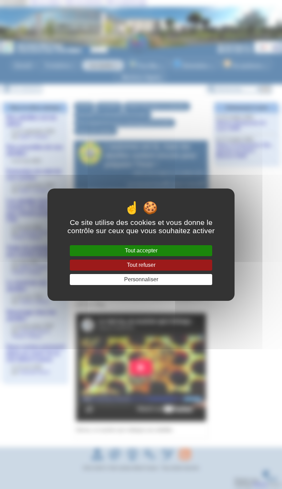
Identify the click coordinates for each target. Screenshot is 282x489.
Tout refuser (141, 265)
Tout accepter (141, 250)
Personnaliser (141, 279)
